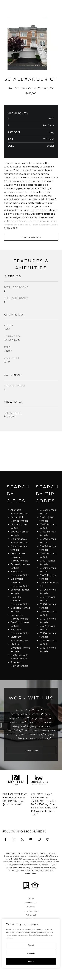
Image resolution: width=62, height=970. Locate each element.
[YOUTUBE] (30, 839)
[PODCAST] (47, 839)
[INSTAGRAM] (39, 839)
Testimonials (31, 915)
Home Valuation (31, 911)
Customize (31, 953)
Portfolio (31, 907)
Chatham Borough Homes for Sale (20, 648)
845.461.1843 (9, 797)
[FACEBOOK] (5, 839)
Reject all (31, 945)
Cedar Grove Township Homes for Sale (19, 557)
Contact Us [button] (31, 750)
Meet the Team (31, 903)
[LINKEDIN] (13, 839)
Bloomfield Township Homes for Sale (19, 582)
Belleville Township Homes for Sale (19, 600)
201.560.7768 (10, 801)
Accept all (31, 961)
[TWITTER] (22, 839)
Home (31, 898)
